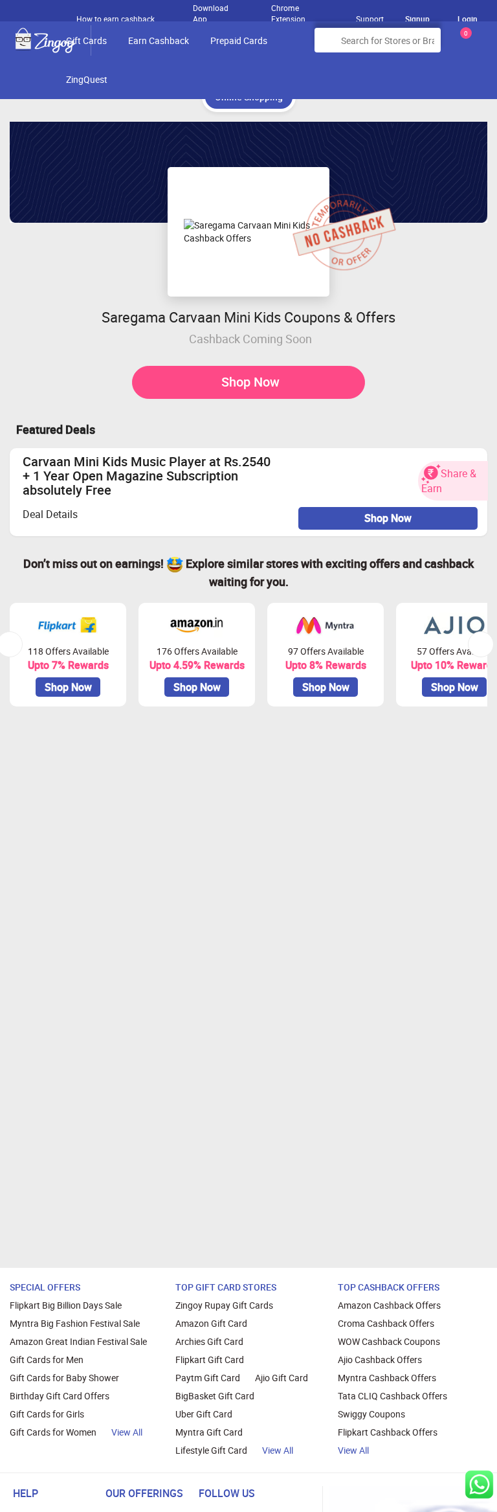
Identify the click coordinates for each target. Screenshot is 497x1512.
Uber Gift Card (203, 1414)
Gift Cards (86, 40)
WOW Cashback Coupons (389, 1341)
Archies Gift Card (209, 1341)
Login (468, 19)
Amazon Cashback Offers (389, 1305)
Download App (210, 10)
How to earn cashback (116, 19)
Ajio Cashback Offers (380, 1359)
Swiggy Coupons (371, 1414)
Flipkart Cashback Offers (387, 1432)
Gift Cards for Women (53, 1432)
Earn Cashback (158, 40)
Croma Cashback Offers (386, 1323)
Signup (417, 19)
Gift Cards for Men (46, 1359)
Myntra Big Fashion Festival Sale (75, 1323)
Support (370, 19)
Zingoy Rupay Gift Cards (224, 1305)
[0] (463, 45)
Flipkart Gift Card (209, 1359)
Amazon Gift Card (211, 1323)
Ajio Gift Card (281, 1377)
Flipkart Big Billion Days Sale (66, 1305)
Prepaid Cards (238, 40)
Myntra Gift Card (209, 1432)
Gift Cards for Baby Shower (64, 1377)
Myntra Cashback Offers (387, 1377)
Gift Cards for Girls (47, 1414)
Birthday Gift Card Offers (59, 1396)
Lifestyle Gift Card (211, 1450)
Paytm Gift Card (207, 1377)
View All (126, 1432)
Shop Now (250, 381)
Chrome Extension (288, 10)
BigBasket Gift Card (214, 1396)
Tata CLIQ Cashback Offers (392, 1396)
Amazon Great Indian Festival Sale (78, 1341)
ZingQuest (86, 79)
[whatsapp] (479, 1484)
